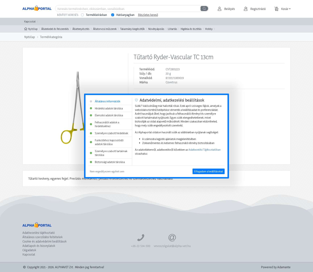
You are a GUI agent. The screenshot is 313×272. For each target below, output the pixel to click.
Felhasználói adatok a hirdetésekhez (107, 124)
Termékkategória (51, 37)
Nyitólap (33, 29)
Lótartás (172, 29)
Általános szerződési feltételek (42, 237)
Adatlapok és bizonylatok (38, 246)
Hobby (209, 29)
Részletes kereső (148, 15)
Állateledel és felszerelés (55, 29)
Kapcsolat (30, 21)
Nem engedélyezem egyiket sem (107, 171)
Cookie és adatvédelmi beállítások (44, 241)
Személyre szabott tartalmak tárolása (111, 153)
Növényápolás (156, 29)
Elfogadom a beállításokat (208, 171)
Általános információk (107, 101)
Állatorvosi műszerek (105, 29)
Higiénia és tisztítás (191, 29)
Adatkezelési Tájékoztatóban (205, 149)
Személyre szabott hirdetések (111, 133)
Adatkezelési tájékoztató (38, 233)
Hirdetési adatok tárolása (109, 108)
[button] (229, 8)
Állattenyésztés (80, 29)
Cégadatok (29, 250)
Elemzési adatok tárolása (109, 115)
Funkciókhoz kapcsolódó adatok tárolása (109, 142)
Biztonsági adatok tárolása (110, 162)
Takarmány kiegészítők (132, 29)
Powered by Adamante (276, 267)
